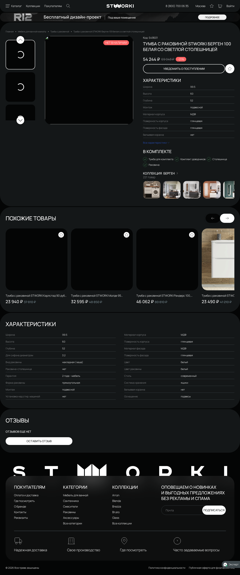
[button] (20, 40)
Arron (115, 495)
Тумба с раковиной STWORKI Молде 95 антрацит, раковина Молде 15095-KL (96, 295)
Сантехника (71, 501)
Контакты (20, 512)
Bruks (115, 512)
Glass (115, 518)
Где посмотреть (24, 501)
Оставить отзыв (39, 441)
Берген (169, 173)
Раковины (69, 512)
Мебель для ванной (75, 495)
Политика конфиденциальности (166, 567)
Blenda (116, 501)
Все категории (72, 523)
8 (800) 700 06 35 (177, 6)
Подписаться (214, 510)
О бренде (20, 506)
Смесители (70, 506)
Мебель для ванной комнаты (32, 31)
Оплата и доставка (26, 495)
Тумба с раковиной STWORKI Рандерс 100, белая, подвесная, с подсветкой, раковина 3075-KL (164, 295)
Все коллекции (122, 523)
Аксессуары (71, 518)
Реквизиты (21, 518)
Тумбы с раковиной (59, 31)
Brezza (116, 506)
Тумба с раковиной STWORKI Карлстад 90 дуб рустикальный (35, 295)
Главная (10, 31)
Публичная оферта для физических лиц (211, 567)
